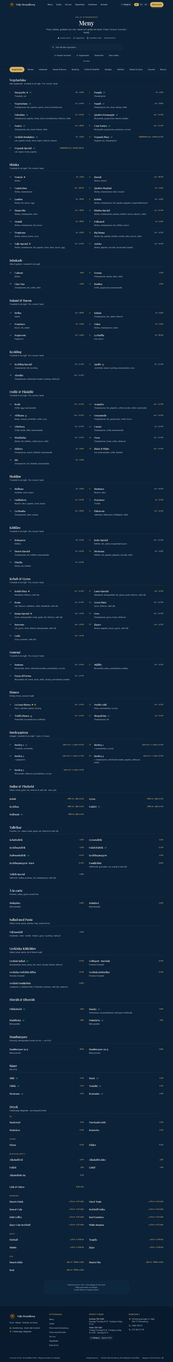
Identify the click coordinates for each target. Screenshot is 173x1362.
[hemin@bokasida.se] (163, 1358)
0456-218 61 (137, 1325)
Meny (50, 4)
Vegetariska (17, 69)
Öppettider (80, 4)
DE (146, 4)
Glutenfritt (98, 55)
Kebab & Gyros (136, 69)
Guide (58, 4)
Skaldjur (108, 69)
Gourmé (151, 69)
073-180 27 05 (138, 1330)
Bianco (163, 69)
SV (136, 4)
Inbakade (43, 69)
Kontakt (104, 4)
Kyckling (75, 69)
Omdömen (92, 4)
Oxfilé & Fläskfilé (91, 69)
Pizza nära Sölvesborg (58, 1328)
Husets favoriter (64, 55)
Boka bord (156, 4)
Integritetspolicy (92, 1358)
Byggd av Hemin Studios (151, 1358)
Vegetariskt (84, 55)
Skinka (31, 69)
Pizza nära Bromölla (57, 1332)
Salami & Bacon (59, 69)
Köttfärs (120, 69)
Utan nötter (114, 55)
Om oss (68, 4)
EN (141, 4)
